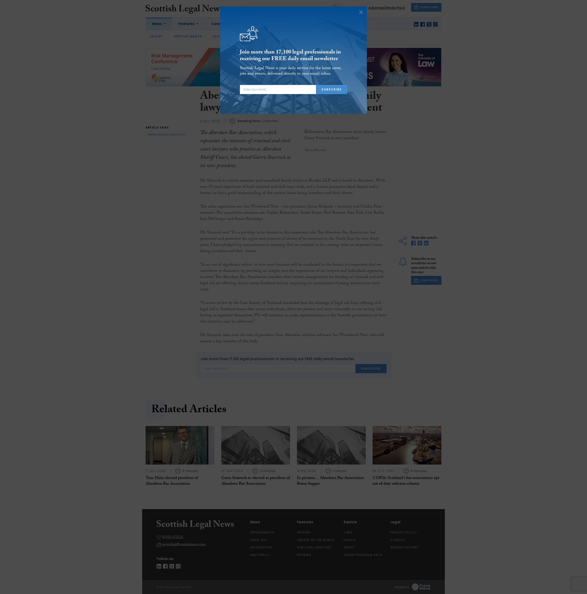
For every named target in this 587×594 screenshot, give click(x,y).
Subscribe (331, 89)
